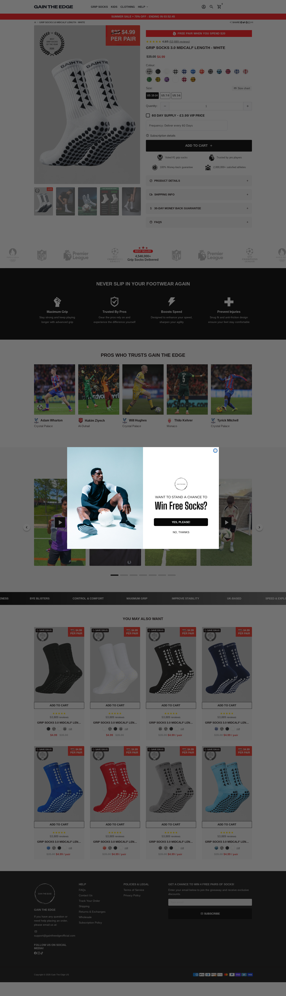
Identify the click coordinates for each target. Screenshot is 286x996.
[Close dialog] (215, 451)
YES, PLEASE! (181, 522)
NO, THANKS (181, 532)
